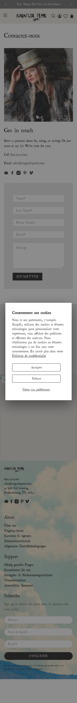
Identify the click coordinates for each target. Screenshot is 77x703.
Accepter (36, 367)
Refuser (36, 378)
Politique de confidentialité (29, 356)
